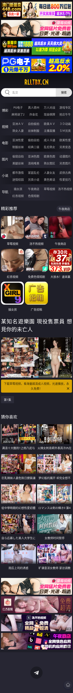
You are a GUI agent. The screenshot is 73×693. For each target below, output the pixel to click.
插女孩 (18, 189)
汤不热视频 (65, 189)
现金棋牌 (49, 114)
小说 (5, 175)
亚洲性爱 (18, 140)
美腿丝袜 (18, 163)
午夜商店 (33, 189)
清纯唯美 (33, 163)
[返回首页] (68, 685)
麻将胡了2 (18, 114)
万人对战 (49, 107)
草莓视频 (49, 189)
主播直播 (49, 131)
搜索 (64, 92)
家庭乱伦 (33, 173)
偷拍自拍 (33, 140)
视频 (5, 126)
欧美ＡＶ (49, 124)
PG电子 (18, 107)
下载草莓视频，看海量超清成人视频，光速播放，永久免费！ (36, 386)
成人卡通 (49, 140)
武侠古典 (65, 173)
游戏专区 (65, 107)
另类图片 (65, 163)
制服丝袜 (18, 147)
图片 (5, 159)
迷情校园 (18, 179)
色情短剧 (33, 196)
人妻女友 (49, 173)
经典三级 (33, 147)
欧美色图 (49, 156)
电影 (5, 143)
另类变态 (65, 147)
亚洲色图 (33, 156)
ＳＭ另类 (65, 131)
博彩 (5, 110)
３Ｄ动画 (65, 124)
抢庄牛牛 (65, 114)
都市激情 (18, 173)
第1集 (7, 400)
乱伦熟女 (49, 147)
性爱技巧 (65, 179)
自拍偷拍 (33, 124)
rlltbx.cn (36, 82)
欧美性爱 (65, 140)
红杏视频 (18, 196)
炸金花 (33, 114)
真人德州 (33, 107)
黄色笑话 (49, 179)
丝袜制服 (33, 131)
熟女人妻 (18, 131)
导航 (5, 192)
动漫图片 (65, 156)
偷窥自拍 (18, 156)
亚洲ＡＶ (18, 124)
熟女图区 (49, 163)
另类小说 (33, 179)
